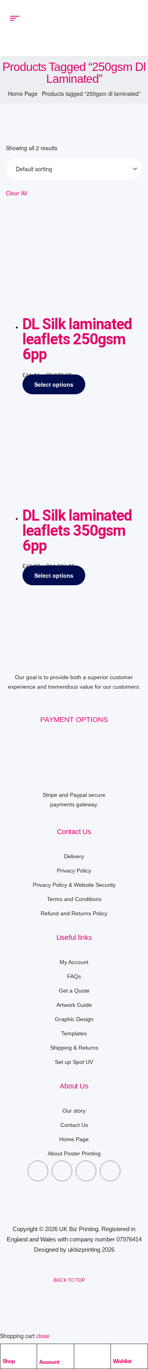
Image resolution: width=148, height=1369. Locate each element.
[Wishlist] (117, 1352)
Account (49, 1362)
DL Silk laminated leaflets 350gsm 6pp (77, 530)
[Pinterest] (110, 1171)
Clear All (16, 193)
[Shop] (6, 1352)
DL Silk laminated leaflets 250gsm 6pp (77, 339)
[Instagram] (86, 1171)
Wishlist (122, 1361)
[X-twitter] (62, 1171)
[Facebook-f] (38, 1171)
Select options (53, 384)
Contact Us (74, 832)
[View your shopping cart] (132, 28)
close (42, 1336)
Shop (8, 1361)
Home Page (22, 93)
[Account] (43, 1352)
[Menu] (16, 18)
